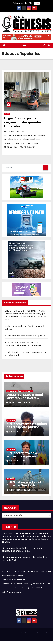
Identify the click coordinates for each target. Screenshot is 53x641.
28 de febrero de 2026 (19, 402)
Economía (11, 420)
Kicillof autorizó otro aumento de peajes (25, 335)
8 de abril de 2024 (15, 131)
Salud (7, 114)
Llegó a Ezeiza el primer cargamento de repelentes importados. (22, 122)
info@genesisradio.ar (14, 592)
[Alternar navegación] (25, 45)
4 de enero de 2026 (18, 432)
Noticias (10, 478)
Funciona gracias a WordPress (17, 633)
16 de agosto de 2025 (19, 490)
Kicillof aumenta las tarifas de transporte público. (26, 425)
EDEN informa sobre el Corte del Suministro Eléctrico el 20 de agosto (24, 485)
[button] (44, 45)
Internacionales (25, 391)
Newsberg (41, 633)
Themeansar (26, 636)
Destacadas (12, 391)
